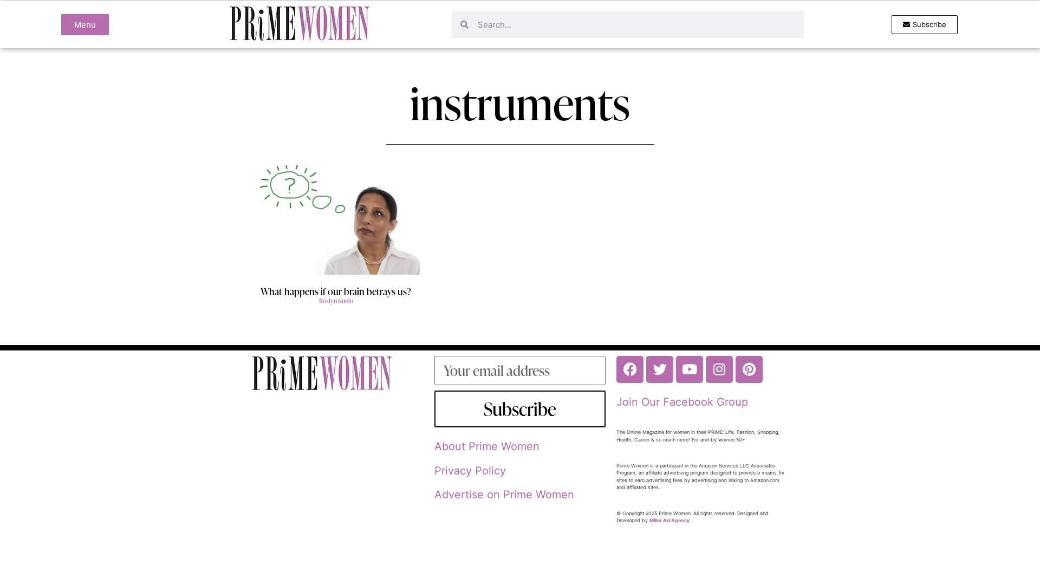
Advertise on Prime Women (504, 494)
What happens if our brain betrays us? (336, 291)
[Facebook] (630, 369)
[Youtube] (689, 369)
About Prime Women (487, 446)
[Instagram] (719, 369)
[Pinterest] (749, 369)
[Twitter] (659, 369)
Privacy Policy (470, 470)
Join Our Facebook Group (682, 401)
